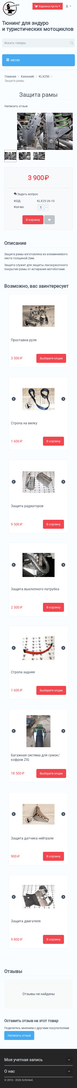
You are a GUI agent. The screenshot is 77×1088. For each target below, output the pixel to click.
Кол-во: (19, 207)
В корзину (33, 219)
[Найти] (72, 43)
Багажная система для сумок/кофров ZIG (35, 757)
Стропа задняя (23, 672)
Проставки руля (24, 340)
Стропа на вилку (24, 423)
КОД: (17, 201)
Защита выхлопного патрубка (35, 589)
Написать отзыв (16, 106)
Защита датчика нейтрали (32, 838)
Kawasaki (27, 76)
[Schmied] (10, 8)
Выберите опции (51, 358)
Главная (10, 76)
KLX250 (44, 76)
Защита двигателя (26, 921)
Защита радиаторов (27, 506)
